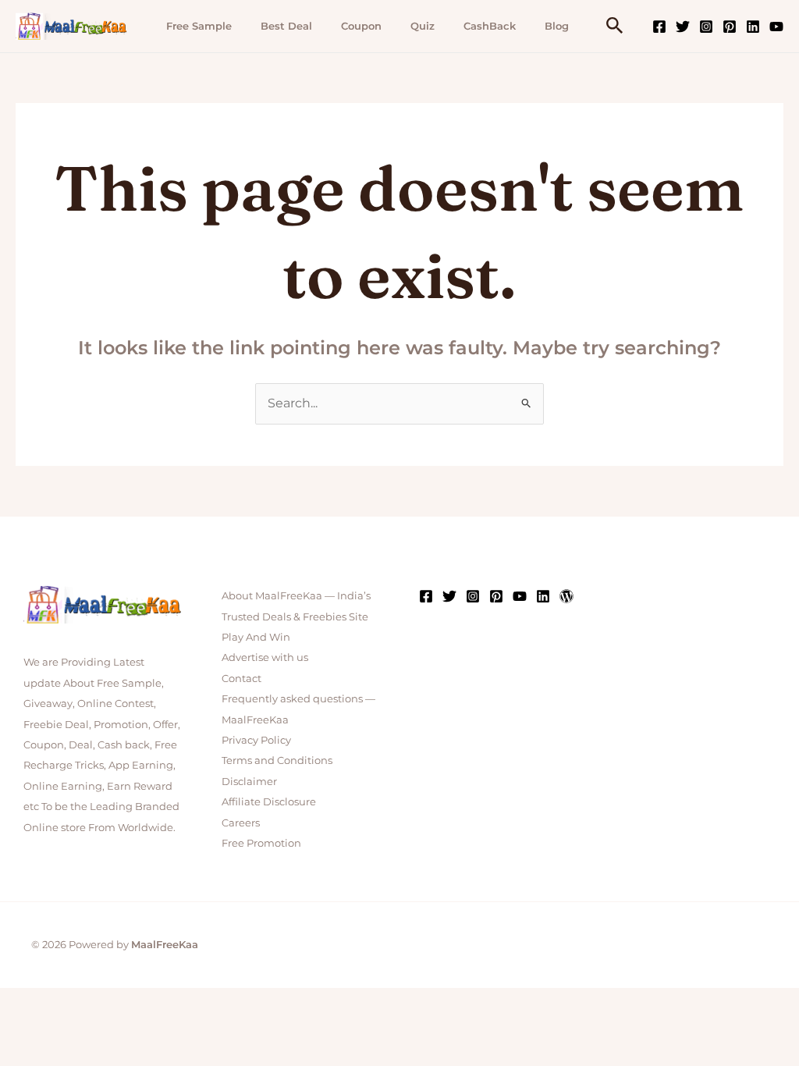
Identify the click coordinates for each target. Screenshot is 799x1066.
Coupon (361, 26)
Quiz (422, 26)
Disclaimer (249, 781)
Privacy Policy (256, 740)
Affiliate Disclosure (269, 801)
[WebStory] (566, 596)
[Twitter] (683, 27)
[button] (614, 26)
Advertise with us (265, 657)
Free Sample (199, 26)
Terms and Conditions (277, 760)
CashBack (489, 26)
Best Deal (286, 26)
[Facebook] (659, 27)
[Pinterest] (730, 27)
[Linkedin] (753, 27)
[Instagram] (706, 27)
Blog (557, 26)
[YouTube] (776, 27)
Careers (241, 822)
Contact (241, 678)
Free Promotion (261, 843)
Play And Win (256, 637)
